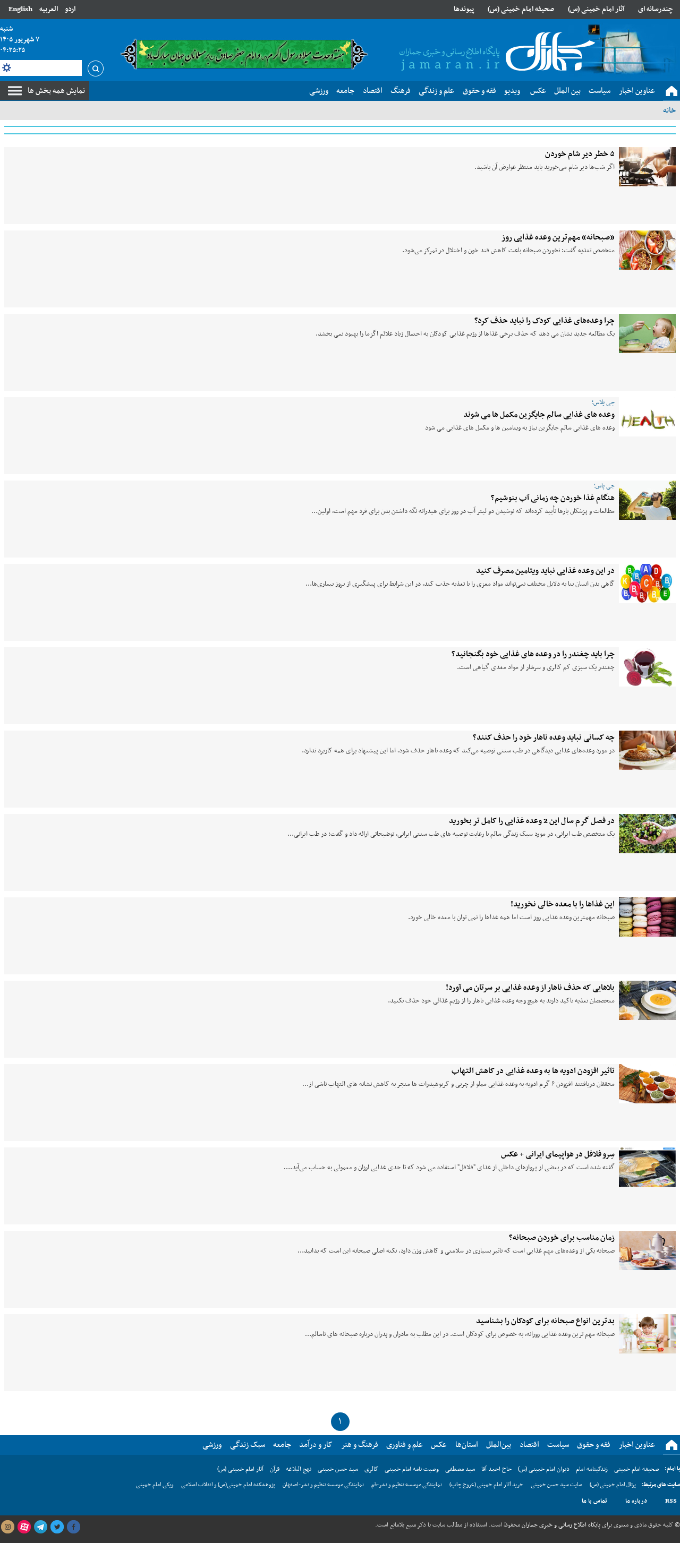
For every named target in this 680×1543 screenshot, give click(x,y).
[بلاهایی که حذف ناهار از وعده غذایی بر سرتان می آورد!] (647, 1000)
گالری (371, 1469)
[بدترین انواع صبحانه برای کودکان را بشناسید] (647, 1333)
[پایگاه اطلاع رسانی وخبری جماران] (495, 52)
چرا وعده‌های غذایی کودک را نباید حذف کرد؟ (544, 321)
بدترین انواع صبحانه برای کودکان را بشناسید (545, 1321)
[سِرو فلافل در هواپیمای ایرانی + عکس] (647, 1167)
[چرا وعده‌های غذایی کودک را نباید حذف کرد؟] (647, 333)
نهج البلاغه (298, 1469)
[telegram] (40, 1527)
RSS (671, 1501)
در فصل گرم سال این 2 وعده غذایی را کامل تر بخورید (532, 821)
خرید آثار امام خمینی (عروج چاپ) (486, 1485)
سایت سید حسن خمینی (556, 1485)
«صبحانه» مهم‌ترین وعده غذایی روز (558, 237)
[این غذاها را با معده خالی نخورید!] (647, 917)
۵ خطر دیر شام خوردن (580, 154)
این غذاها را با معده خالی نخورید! (563, 904)
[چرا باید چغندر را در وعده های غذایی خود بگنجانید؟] (647, 667)
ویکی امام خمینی (155, 1485)
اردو (70, 9)
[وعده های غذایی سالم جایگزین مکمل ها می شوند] (647, 416)
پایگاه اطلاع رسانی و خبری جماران (560, 1525)
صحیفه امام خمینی (636, 1469)
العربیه (48, 9)
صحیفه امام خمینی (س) (521, 9)
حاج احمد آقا (496, 1469)
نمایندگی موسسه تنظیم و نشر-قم (406, 1485)
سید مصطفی (460, 1469)
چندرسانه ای (655, 9)
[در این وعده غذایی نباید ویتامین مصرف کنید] (647, 583)
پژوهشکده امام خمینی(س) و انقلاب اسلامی (228, 1485)
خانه (669, 110)
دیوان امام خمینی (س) (544, 1469)
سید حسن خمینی (338, 1469)
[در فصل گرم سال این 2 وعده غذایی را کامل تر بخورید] (647, 833)
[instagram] (7, 1527)
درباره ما (636, 1501)
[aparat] (23, 1527)
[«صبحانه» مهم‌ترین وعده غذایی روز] (647, 250)
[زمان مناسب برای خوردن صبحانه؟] (647, 1250)
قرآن (274, 1469)
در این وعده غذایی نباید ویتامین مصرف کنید (545, 571)
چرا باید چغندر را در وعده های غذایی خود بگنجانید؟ (533, 654)
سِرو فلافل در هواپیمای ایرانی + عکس (558, 1154)
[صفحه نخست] (671, 91)
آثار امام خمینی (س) (596, 9)
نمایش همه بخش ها (56, 91)
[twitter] (56, 1527)
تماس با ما (594, 1501)
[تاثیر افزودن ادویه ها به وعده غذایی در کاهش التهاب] (647, 1083)
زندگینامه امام (592, 1469)
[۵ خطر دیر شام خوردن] (647, 166)
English (20, 9)
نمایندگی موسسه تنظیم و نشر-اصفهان (323, 1485)
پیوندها (464, 9)
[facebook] (73, 1527)
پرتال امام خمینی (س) (613, 1485)
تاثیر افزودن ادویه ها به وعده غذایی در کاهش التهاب (533, 1071)
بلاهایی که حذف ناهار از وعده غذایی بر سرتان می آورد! (530, 988)
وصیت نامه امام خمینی (412, 1469)
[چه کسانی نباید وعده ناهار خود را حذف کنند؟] (647, 750)
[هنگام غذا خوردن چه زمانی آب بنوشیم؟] (647, 500)
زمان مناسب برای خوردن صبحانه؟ (562, 1238)
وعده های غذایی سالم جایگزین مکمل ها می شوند (539, 415)
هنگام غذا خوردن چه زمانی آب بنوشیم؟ (553, 498)
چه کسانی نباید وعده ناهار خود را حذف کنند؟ (544, 737)
